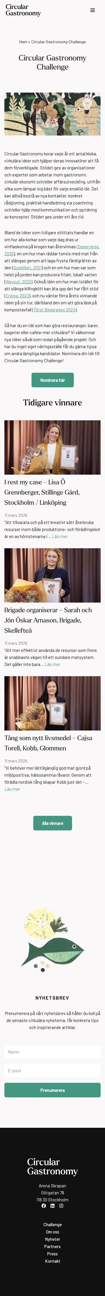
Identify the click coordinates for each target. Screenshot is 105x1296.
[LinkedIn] (52, 1205)
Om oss (52, 1231)
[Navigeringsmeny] (92, 10)
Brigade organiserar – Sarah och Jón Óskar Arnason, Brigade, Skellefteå (48, 620)
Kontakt (52, 1261)
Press (52, 1253)
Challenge (52, 1224)
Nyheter (52, 1239)
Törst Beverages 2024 (55, 309)
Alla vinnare (52, 823)
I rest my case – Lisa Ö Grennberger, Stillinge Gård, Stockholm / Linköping (42, 492)
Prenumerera (53, 1090)
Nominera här (52, 380)
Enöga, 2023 (17, 295)
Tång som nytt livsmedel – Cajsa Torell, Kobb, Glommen (48, 743)
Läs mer (60, 536)
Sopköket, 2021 (27, 267)
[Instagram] (61, 1205)
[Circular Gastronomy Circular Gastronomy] (23, 10)
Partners (52, 1246)
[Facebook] (43, 1205)
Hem (23, 41)
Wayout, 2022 (18, 281)
